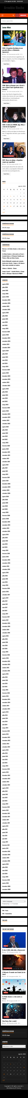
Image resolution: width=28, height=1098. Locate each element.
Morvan (4, 249)
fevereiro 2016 (6, 655)
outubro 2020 (5, 490)
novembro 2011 (6, 816)
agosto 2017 (5, 598)
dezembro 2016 (6, 623)
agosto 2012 (5, 788)
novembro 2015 (6, 664)
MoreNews (10, 1088)
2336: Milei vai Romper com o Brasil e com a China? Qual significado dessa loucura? (14, 75)
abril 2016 (4, 648)
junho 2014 (5, 718)
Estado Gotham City (8, 44)
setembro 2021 (6, 461)
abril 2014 (4, 725)
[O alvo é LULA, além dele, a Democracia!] (14, 940)
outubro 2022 (5, 420)
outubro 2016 (5, 630)
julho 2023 (5, 392)
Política (6, 946)
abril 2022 (4, 439)
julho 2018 (5, 576)
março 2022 (5, 443)
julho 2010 (5, 867)
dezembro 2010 (6, 851)
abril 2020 (5, 509)
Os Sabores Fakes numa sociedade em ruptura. (13, 264)
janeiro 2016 (5, 658)
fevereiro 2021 (6, 477)
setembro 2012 (6, 785)
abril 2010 (4, 873)
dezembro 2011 (6, 813)
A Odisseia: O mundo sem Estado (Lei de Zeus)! (13, 973)
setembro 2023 (6, 385)
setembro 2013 (6, 747)
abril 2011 (4, 839)
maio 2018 (4, 582)
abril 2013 (4, 763)
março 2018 (5, 585)
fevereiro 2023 (6, 408)
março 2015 (5, 690)
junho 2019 (5, 541)
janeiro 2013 (5, 772)
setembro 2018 (6, 569)
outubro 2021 (5, 458)
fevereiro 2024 (6, 370)
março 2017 (5, 614)
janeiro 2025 (5, 335)
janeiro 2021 (5, 481)
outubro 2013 (5, 744)
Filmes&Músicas (8, 968)
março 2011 (5, 842)
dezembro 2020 (6, 484)
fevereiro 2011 (6, 845)
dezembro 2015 (6, 661)
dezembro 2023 (6, 376)
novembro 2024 (6, 341)
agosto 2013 (5, 750)
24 (4, 206)
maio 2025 (5, 322)
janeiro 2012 (5, 810)
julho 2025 (5, 316)
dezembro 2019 (6, 522)
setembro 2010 (6, 861)
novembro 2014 (6, 702)
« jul (3, 212)
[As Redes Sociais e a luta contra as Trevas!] (14, 987)
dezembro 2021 (6, 452)
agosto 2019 (5, 534)
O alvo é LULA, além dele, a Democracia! (13, 950)
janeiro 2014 (5, 734)
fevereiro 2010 (6, 880)
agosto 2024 (5, 351)
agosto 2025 (5, 313)
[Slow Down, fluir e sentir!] (14, 1011)
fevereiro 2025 (6, 332)
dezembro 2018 (6, 560)
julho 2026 (5, 287)
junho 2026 (5, 290)
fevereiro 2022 (6, 446)
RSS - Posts (5, 910)
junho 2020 (5, 503)
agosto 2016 (5, 636)
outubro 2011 (5, 820)
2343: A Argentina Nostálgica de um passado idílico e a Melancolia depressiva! (14, 38)
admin (5, 54)
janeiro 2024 (5, 373)
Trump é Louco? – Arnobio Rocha (10, 271)
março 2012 (5, 804)
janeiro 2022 (5, 449)
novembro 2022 (6, 417)
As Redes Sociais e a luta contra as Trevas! (12, 998)
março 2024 (5, 366)
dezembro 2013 (6, 737)
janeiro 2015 (5, 696)
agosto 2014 (5, 712)
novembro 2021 (6, 455)
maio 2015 (4, 683)
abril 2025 (4, 325)
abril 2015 (4, 686)
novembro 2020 (6, 487)
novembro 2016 (6, 626)
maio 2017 (4, 607)
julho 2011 (4, 829)
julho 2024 (5, 354)
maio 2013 (4, 759)
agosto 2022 (5, 427)
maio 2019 (5, 544)
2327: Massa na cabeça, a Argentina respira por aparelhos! (14, 150)
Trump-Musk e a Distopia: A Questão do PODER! (13, 272)
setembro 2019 (6, 531)
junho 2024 (5, 357)
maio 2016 (5, 645)
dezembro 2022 (6, 414)
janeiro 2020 (5, 519)
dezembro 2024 (6, 338)
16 (24, 199)
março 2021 (5, 474)
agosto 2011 (5, 826)
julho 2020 (5, 500)
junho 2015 (5, 680)
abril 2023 (4, 401)
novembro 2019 (6, 525)
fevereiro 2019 (6, 553)
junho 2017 (5, 604)
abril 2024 (4, 363)
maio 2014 (4, 721)
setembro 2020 (6, 493)
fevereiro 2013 (6, 769)
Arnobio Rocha (14, 7)
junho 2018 (5, 579)
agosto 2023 (5, 389)
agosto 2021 (5, 465)
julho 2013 (5, 753)
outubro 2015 (5, 668)
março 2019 (5, 550)
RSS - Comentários (7, 914)
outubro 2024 (5, 344)
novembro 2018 (6, 563)
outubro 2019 (5, 528)
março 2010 (5, 877)
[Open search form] (13, 15)
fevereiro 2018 (6, 588)
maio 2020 (5, 506)
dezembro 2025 (6, 300)
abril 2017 (4, 610)
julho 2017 (4, 601)
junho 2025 (5, 319)
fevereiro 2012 (6, 807)
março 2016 (5, 652)
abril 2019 (4, 547)
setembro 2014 (6, 709)
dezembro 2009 (6, 886)
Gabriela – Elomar (12, 268)
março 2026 (5, 294)
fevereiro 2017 (6, 617)
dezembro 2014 (6, 699)
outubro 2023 (5, 382)
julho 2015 (5, 677)
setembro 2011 (6, 823)
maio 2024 (5, 360)
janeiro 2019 (5, 557)
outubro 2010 (5, 858)
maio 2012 (4, 797)
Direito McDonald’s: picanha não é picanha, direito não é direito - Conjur (13, 262)
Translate (15, 904)
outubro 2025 (5, 306)
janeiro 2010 (5, 883)
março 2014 (5, 728)
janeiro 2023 (5, 411)
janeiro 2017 (5, 620)
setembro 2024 (6, 347)
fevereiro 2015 (6, 693)
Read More (7, 64)
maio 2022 (5, 436)
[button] (2, 15)
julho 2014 (5, 715)
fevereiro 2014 (6, 731)
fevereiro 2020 (6, 515)
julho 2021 (5, 468)
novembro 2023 (6, 379)
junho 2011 (5, 832)
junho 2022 (5, 433)
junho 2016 (5, 642)
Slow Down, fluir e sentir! (9, 1021)
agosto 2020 (5, 496)
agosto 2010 (5, 864)
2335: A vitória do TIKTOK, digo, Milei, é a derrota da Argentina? (14, 115)
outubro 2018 (5, 566)
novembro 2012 (6, 778)
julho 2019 (5, 538)
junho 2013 (5, 756)
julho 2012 (5, 791)
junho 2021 (5, 471)
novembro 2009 (6, 889)
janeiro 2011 (5, 848)
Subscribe (23, 15)
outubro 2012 (5, 782)
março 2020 (5, 512)
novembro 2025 (6, 303)
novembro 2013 (6, 740)
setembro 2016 (6, 633)
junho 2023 (5, 395)
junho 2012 (5, 794)
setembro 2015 (6, 671)
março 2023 (5, 405)
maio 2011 (4, 835)
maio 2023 (5, 398)
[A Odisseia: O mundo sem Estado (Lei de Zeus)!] (14, 962)
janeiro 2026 (5, 297)
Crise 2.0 (6, 81)
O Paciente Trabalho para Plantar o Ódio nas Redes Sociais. (13, 257)
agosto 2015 (5, 674)
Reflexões (6, 1017)
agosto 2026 (5, 284)
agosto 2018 (5, 572)
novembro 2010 (6, 855)
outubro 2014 (5, 706)
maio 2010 (5, 870)
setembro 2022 (6, 423)
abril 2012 (4, 801)
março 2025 (5, 328)
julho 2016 (5, 639)
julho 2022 (5, 430)
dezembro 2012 (6, 775)
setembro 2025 (6, 309)
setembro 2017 (6, 595)
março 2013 (5, 766)
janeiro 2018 (5, 591)
